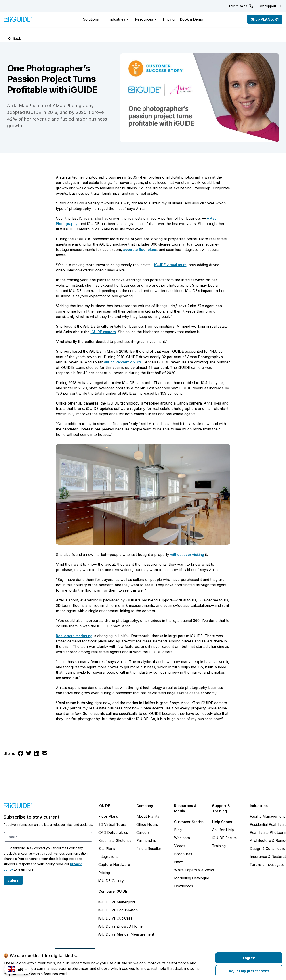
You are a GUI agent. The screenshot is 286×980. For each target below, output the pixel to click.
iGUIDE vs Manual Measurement (126, 934)
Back (17, 38)
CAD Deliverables (113, 832)
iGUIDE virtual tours (170, 265)
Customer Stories (189, 821)
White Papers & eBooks (194, 870)
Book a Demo (191, 19)
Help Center (222, 821)
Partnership (146, 840)
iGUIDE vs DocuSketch (118, 910)
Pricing (169, 19)
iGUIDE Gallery (111, 880)
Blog (178, 830)
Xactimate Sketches (114, 840)
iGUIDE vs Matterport (116, 902)
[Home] (18, 19)
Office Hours (147, 824)
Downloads (183, 886)
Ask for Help (223, 830)
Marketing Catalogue (191, 878)
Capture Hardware (114, 864)
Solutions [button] (91, 19)
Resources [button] (144, 19)
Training (219, 846)
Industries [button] (117, 19)
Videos (179, 846)
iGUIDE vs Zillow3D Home (120, 926)
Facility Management (267, 816)
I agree (249, 958)
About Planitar (148, 816)
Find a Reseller (148, 848)
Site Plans (106, 848)
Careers (143, 832)
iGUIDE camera (103, 331)
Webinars (182, 838)
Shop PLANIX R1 (265, 19)
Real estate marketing (74, 636)
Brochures (183, 854)
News (179, 862)
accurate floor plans (140, 249)
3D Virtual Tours (112, 824)
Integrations (108, 856)
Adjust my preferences (249, 971)
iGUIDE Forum (224, 838)
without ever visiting (187, 554)
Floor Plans (108, 816)
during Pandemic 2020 (123, 362)
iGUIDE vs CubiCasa (115, 918)
